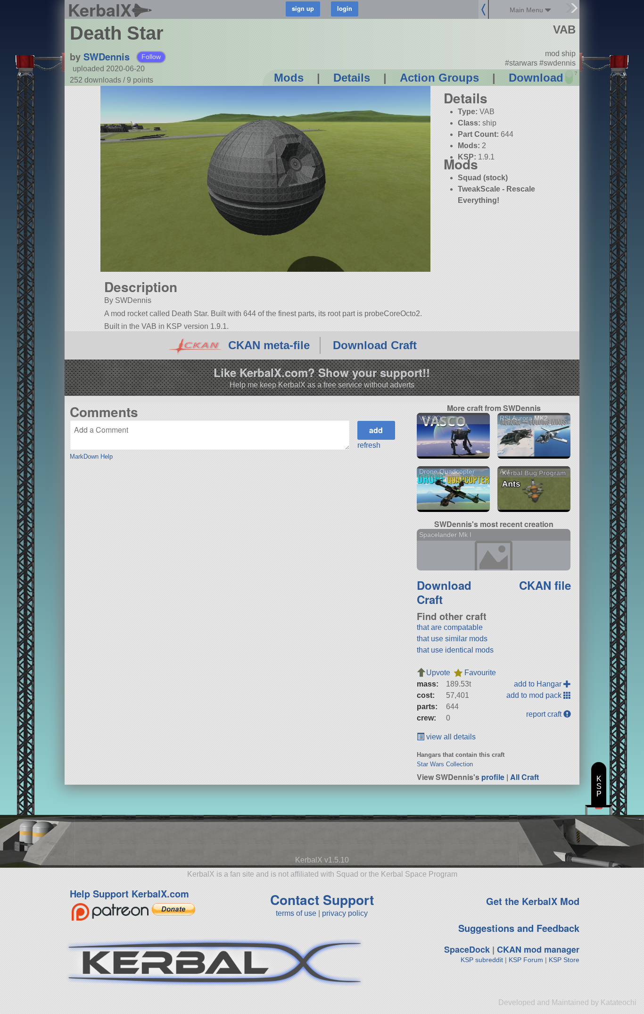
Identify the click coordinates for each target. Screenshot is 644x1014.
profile (492, 776)
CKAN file (545, 585)
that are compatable (450, 627)
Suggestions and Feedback (518, 928)
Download (536, 77)
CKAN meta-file (269, 345)
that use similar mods (452, 639)
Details (351, 77)
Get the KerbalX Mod (532, 901)
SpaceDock (467, 949)
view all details (450, 737)
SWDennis (106, 56)
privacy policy (345, 913)
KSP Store (564, 960)
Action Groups (439, 77)
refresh (368, 445)
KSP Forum (526, 960)
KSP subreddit (482, 960)
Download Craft (375, 345)
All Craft (524, 776)
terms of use (296, 913)
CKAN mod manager (538, 949)
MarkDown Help (91, 456)
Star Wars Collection (445, 764)
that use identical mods (455, 650)
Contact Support (322, 899)
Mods (289, 77)
